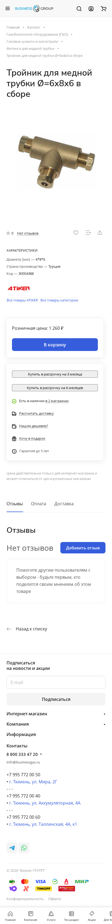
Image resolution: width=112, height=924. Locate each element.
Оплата (38, 504)
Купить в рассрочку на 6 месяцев (55, 387)
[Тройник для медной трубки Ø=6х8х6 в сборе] (56, 160)
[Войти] (91, 8)
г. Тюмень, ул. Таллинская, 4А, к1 (43, 824)
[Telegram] (12, 847)
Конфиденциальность (25, 898)
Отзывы (15, 504)
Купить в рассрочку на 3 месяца (55, 374)
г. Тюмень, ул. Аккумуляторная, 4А (44, 803)
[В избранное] (76, 232)
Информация (21, 734)
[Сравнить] (88, 232)
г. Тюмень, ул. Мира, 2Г (33, 782)
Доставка (64, 504)
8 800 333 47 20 (22, 754)
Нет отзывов (27, 233)
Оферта (54, 898)
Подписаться (56, 699)
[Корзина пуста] (103, 8)
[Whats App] (23, 847)
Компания (18, 724)
